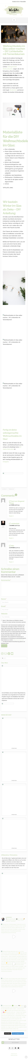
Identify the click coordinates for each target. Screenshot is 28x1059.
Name (3, 599)
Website (4, 614)
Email (3, 606)
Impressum (14, 1053)
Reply (11, 516)
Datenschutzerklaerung (18, 639)
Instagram (6, 461)
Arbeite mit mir (16, 1)
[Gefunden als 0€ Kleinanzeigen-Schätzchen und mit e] (14, 937)
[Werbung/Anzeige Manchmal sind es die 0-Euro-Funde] (14, 964)
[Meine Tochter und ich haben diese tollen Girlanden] (14, 991)
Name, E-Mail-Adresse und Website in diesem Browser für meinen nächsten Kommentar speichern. (14, 621)
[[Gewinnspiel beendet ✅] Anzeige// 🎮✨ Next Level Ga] (14, 1018)
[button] (14, 20)
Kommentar (6, 580)
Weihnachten (11, 489)
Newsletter (23, 1)
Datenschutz (14, 1055)
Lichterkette (4, 489)
